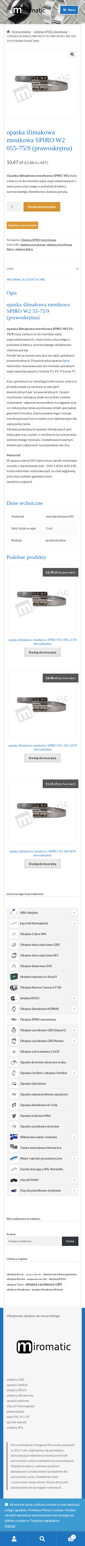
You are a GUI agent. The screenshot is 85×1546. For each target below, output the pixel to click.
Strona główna (21, 31)
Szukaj (11, 1234)
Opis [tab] (10, 269)
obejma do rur (15, 1274)
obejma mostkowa (32, 244)
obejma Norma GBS (37, 1279)
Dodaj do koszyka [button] (42, 652)
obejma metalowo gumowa (60, 1274)
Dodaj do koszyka (41, 207)
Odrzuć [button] (10, 1526)
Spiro (66, 360)
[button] (72, 54)
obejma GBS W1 (33, 1274)
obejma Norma (16, 1279)
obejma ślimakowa (18, 1289)
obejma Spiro (24, 249)
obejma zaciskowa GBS (43, 1284)
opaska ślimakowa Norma (47, 1289)
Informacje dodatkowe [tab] (26, 279)
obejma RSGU (57, 1279)
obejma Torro (15, 1284)
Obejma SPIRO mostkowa (50, 31)
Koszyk (65, 1535)
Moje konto (14, 1539)
